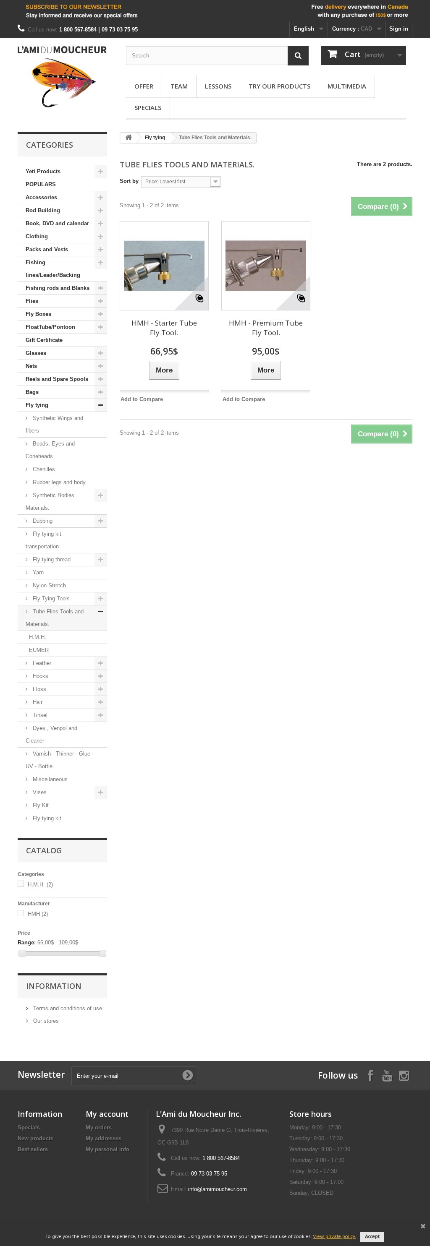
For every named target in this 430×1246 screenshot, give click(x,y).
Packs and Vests (47, 249)
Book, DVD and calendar (57, 223)
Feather (41, 663)
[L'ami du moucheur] (62, 76)
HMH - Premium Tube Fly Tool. (266, 327)
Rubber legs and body (58, 482)
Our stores (45, 1021)
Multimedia (347, 86)
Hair (36, 702)
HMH (38, 914)
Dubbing (41, 521)
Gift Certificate (44, 340)
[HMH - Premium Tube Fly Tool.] (265, 265)
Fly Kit (40, 805)
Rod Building (43, 210)
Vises (39, 792)
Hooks (39, 676)
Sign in (398, 29)
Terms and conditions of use (66, 1008)
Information (53, 986)
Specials (147, 107)
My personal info (107, 1149)
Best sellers (33, 1149)
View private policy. (334, 1237)
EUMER (39, 650)
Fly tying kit (46, 818)
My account (107, 1114)
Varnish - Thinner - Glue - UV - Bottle (60, 760)
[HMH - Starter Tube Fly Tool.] (164, 265)
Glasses (36, 353)
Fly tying (37, 405)
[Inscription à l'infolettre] (215, 11)
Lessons (218, 86)
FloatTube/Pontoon (50, 327)
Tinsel (39, 715)
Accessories (41, 197)
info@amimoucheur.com (217, 1189)
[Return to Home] (128, 138)
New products (35, 1138)
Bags (32, 392)
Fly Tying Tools (50, 598)
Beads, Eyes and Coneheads (50, 450)
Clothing (37, 236)
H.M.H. (37, 637)
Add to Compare (142, 399)
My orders (99, 1127)
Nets (31, 366)
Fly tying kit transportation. (43, 540)
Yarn (37, 572)
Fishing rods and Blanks (57, 288)
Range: (27, 942)
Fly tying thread (51, 559)
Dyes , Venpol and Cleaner (51, 734)
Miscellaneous (49, 779)
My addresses (103, 1138)
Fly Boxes (38, 314)
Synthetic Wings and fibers (54, 424)
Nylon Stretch (48, 585)
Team (179, 86)
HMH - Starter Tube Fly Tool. (164, 327)
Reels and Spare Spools (57, 379)
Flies (32, 301)
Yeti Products (43, 171)
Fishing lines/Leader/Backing (53, 268)
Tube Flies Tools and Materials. (55, 617)
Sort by (129, 181)
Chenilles (43, 469)
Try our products (279, 86)
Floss (38, 689)
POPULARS (41, 184)
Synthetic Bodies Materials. (50, 501)
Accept (372, 1237)
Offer (143, 86)
